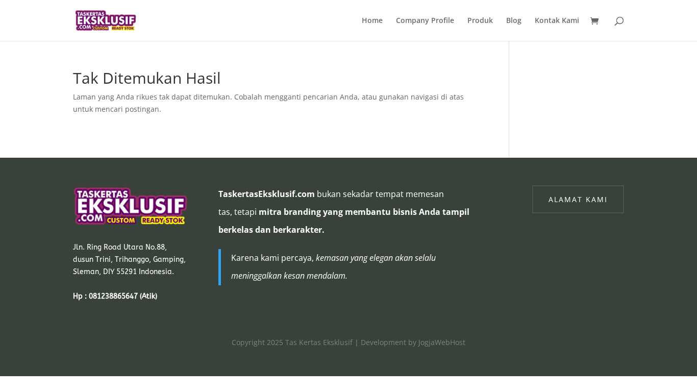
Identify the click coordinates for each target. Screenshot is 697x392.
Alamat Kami (578, 199)
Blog (513, 21)
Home (372, 21)
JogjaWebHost (441, 342)
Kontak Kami (557, 21)
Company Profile (425, 21)
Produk (480, 21)
